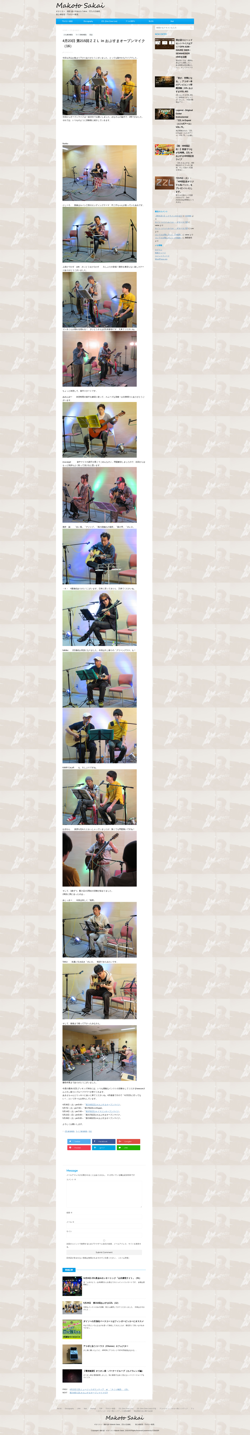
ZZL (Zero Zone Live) (109, 21)
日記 (90, 1131)
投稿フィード (160, 253)
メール (70, 1222)
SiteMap (93, 1409)
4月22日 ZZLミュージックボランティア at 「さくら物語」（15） (99, 1389)
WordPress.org (161, 259)
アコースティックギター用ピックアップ (174, 1409)
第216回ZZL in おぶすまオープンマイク (103, 1104)
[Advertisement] (104, 133)
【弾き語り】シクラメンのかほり (168, 216)
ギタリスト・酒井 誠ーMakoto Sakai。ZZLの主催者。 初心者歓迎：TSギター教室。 (125, 1424)
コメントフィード (162, 256)
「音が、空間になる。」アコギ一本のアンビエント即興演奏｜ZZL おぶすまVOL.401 (184, 85)
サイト (69, 1231)
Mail (172, 21)
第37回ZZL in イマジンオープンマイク (102, 1111)
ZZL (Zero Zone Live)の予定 (146, 1409)
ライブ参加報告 (82, 1131)
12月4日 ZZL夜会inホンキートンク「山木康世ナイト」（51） (112, 1278)
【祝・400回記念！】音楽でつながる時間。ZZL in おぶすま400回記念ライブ (185, 152)
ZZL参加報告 (70, 1131)
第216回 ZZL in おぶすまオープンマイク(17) (89, 1393)
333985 (188, 216)
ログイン (158, 250)
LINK (79, 1409)
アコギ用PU (130, 21)
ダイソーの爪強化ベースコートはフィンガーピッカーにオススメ (113, 1321)
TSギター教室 (67, 21)
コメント (71, 1179)
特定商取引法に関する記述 (143, 1411)
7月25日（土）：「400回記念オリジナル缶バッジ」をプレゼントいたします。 (185, 185)
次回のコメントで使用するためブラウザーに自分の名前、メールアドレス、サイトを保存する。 (103, 1245)
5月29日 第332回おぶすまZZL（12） (101, 1303)
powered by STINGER (151, 1430)
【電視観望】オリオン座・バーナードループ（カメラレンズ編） (113, 1371)
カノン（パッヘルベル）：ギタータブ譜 (171, 222)
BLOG (151, 21)
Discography (88, 21)
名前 (69, 1213)
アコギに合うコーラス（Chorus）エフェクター (105, 1346)
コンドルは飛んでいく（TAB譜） (168, 235)
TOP (100, 1409)
